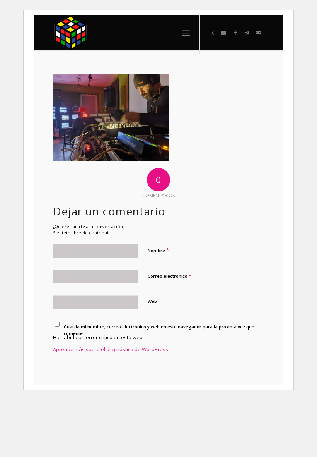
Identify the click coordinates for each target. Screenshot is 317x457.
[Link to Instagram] (212, 33)
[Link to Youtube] (223, 33)
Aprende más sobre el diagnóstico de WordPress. (111, 349)
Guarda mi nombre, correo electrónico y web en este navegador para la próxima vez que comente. (159, 330)
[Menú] (186, 32)
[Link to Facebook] (235, 33)
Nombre (158, 250)
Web (152, 301)
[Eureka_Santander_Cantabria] (71, 32)
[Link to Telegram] (246, 33)
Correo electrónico (169, 275)
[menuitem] (186, 32)
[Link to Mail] (258, 33)
